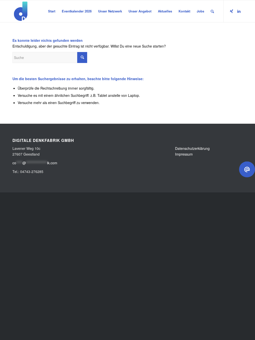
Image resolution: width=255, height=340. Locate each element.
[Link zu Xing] (231, 11)
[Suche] (212, 11)
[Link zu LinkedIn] (239, 11)
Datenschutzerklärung (192, 148)
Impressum (184, 154)
